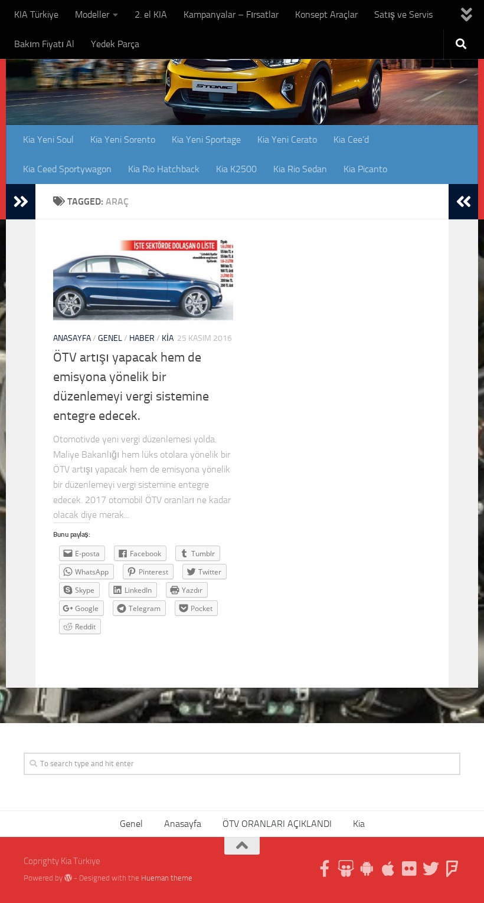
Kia (168, 338)
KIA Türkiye (36, 14)
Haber (142, 338)
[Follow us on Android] (367, 869)
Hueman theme (166, 878)
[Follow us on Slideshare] (346, 869)
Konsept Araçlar (326, 14)
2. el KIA (151, 14)
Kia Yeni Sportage (206, 139)
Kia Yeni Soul (48, 139)
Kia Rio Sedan (300, 169)
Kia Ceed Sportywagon (67, 169)
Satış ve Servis (403, 14)
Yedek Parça (115, 44)
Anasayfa (72, 338)
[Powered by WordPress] (68, 878)
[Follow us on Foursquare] (452, 869)
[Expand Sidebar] (20, 201)
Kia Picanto (365, 169)
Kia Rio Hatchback (164, 169)
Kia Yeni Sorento (122, 139)
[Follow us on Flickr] (409, 869)
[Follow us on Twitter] (431, 869)
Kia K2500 (236, 169)
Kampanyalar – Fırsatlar (231, 14)
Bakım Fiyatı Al (44, 44)
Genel (110, 338)
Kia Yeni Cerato (287, 139)
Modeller (92, 14)
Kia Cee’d (351, 139)
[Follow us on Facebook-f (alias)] (324, 869)
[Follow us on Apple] (388, 869)
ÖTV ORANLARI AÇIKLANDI (277, 823)
